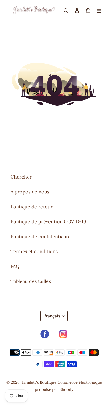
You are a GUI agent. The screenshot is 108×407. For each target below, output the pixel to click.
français (52, 316)
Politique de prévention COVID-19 (48, 222)
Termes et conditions (34, 251)
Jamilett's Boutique (39, 382)
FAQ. (15, 266)
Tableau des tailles (30, 281)
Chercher (21, 177)
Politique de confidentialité (40, 236)
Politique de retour (31, 207)
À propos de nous (29, 192)
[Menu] (99, 10)
